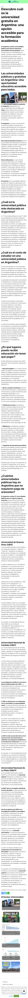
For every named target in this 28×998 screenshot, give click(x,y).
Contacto (5, 981)
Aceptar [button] (16, 996)
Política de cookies (8, 984)
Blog (2, 6)
